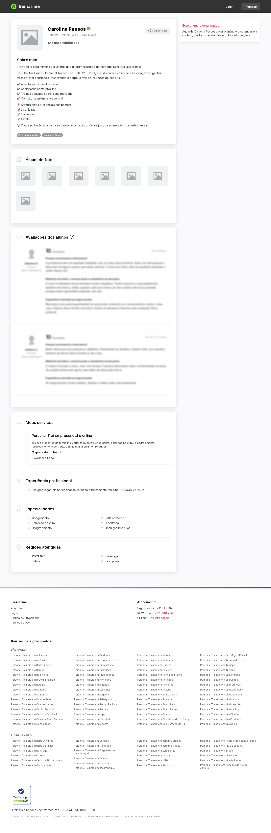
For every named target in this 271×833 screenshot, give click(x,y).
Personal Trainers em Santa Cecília (157, 694)
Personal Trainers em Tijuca (216, 750)
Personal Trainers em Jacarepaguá (94, 767)
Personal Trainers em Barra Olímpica (32, 740)
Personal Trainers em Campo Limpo (32, 704)
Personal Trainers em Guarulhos (92, 670)
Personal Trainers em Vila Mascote (220, 704)
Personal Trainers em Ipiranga (91, 684)
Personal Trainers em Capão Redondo (33, 709)
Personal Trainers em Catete (27, 755)
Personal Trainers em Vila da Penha (220, 760)
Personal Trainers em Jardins (91, 709)
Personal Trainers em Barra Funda (30, 665)
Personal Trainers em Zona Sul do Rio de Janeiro (224, 766)
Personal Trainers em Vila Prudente (220, 719)
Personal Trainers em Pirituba (154, 689)
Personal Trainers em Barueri (27, 670)
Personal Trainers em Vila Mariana (219, 699)
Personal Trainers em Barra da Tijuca (32, 745)
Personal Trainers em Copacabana (31, 765)
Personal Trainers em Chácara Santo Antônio (37, 719)
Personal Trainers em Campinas (29, 694)
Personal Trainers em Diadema (92, 655)
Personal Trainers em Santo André (157, 709)
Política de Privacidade (25, 617)
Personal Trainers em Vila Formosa (220, 684)
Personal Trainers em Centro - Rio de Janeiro (37, 760)
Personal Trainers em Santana (154, 699)
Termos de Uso (20, 622)
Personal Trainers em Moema (91, 723)
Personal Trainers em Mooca (154, 655)
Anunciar (251, 6)
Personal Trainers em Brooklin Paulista (33, 679)
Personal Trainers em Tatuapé (217, 665)
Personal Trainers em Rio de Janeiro (221, 745)
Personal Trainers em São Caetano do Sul (161, 723)
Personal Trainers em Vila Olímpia (219, 714)
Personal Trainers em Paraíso (154, 670)
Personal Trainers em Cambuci (29, 689)
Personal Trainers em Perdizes (155, 679)
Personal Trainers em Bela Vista (29, 674)
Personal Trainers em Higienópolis (94, 674)
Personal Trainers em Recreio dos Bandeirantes (228, 740)
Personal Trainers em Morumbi (155, 660)
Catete (36, 561)
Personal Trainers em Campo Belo (31, 699)
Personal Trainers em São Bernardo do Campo (164, 719)
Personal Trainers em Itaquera (91, 694)
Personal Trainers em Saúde (153, 714)
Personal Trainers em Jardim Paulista (95, 704)
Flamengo (111, 556)
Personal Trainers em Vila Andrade (220, 674)
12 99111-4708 (165, 613)
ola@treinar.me (160, 617)
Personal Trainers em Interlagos (92, 679)
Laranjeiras (112, 561)
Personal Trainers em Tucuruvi (217, 670)
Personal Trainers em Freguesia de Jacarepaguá (94, 752)
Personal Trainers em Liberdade (92, 719)
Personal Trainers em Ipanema (92, 763)
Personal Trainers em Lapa (89, 714)
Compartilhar (159, 30)
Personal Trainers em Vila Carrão (219, 679)
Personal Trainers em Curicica (91, 740)
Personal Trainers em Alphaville (29, 660)
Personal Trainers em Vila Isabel (218, 755)
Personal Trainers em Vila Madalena (221, 694)
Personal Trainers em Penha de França (159, 674)
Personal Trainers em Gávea (90, 758)
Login (230, 6)
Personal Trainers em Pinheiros (155, 684)
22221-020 (38, 556)
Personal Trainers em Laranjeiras (156, 750)
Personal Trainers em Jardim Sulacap (158, 745)
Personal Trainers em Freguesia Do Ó (96, 660)
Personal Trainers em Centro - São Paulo (34, 714)
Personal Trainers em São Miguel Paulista (224, 655)
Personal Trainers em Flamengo (92, 745)
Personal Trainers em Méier (153, 760)
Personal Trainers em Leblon (154, 755)
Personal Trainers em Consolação (30, 723)
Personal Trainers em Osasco (154, 665)
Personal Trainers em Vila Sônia (218, 723)
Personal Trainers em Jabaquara (93, 699)
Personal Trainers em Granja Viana (94, 665)
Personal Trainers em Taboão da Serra (222, 660)
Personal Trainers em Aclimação (29, 655)
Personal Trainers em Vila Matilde (219, 709)
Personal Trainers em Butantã (28, 684)
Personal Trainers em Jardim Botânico (159, 740)
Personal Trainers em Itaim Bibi (92, 689)
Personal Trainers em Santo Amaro (157, 704)
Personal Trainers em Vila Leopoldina (222, 689)
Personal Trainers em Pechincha (156, 765)
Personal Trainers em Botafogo (29, 750)
